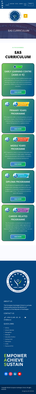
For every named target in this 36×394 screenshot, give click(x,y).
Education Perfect (10, 337)
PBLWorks (8, 341)
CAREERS (21, 3)
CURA (6, 344)
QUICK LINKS (25, 4)
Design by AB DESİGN (28, 391)
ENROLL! (31, 3)
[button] (18, 92)
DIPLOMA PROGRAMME (18, 181)
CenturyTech (8, 339)
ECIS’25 (16, 3)
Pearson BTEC (9, 346)
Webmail (7, 334)
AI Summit (7, 4)
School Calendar (9, 330)
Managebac (8, 332)
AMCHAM (12, 3)
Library (7, 328)
